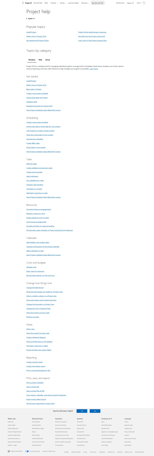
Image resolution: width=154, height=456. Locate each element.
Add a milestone (32, 176)
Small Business (81, 445)
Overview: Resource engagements (38, 209)
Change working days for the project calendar (42, 246)
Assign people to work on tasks (37, 218)
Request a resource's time (35, 213)
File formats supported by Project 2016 (40, 403)
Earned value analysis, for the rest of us (40, 275)
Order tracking (35, 435)
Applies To (31, 18)
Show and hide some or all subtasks (39, 341)
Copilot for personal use (14, 438)
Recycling (119, 452)
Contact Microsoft (76, 452)
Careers (126, 422)
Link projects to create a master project (40, 131)
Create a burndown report (35, 366)
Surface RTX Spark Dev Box (14, 432)
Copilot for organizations (14, 435)
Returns (34, 432)
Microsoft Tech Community (108, 435)
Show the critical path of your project (39, 135)
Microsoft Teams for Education (63, 428)
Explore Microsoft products (14, 442)
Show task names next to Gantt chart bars (41, 300)
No (95, 411)
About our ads (128, 452)
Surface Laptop (11, 425)
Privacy (85, 452)
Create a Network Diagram (36, 337)
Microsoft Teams (81, 438)
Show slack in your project (35, 147)
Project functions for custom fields (38, 350)
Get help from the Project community (91, 36)
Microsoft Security (81, 425)
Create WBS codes (33, 143)
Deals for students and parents (63, 442)
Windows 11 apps (12, 445)
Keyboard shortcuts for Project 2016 (39, 106)
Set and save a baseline (34, 139)
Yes (82, 411)
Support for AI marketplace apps (109, 432)
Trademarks (102, 452)
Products (53, 3)
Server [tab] (47, 60)
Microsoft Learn (105, 428)
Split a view (30, 329)
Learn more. (93, 69)
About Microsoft (128, 425)
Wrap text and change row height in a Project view (44, 292)
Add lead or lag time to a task (37, 193)
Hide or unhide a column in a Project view (41, 296)
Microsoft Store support (38, 428)
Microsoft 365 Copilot (82, 442)
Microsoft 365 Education (61, 432)
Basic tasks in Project (33, 89)
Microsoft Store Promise (38, 442)
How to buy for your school (62, 435)
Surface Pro (11, 422)
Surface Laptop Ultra (13, 428)
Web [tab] (40, 60)
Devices (62, 3)
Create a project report (34, 362)
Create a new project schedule (37, 93)
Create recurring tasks (34, 172)
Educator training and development (64, 438)
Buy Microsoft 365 (97, 3)
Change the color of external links (38, 308)
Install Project (31, 32)
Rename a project (32, 317)
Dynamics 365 (80, 428)
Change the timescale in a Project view (40, 304)
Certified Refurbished (37, 438)
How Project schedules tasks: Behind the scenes (43, 110)
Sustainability (127, 445)
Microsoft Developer (106, 425)
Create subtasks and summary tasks (39, 168)
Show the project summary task (37, 313)
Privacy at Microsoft (129, 432)
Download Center (36, 425)
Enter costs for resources (35, 271)
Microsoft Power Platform (83, 435)
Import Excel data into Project (37, 97)
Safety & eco (111, 452)
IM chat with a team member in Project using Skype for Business (49, 230)
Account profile (36, 422)
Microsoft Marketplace (107, 438)
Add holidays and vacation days (37, 242)
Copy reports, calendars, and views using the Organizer (46, 395)
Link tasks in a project (34, 189)
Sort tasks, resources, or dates (37, 346)
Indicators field (31, 102)
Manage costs (31, 267)
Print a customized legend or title (38, 370)
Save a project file (32, 387)
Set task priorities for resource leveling (40, 226)
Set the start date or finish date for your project (43, 126)
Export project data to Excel (36, 399)
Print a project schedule (34, 382)
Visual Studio (104, 445)
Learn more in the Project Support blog (92, 40)
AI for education (59, 445)
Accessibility (127, 442)
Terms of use (93, 452)
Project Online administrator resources (92, 32)
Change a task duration (34, 184)
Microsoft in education (61, 422)
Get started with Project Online (37, 40)
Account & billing (73, 3)
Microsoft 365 (38, 3)
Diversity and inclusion (130, 438)
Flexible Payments (36, 445)
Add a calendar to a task (35, 251)
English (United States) (17, 451)
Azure (102, 422)
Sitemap (66, 452)
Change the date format (35, 287)
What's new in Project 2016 (36, 36)
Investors (126, 435)
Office (46, 3)
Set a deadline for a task (35, 180)
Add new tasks (31, 164)
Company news (128, 428)
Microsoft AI (80, 422)
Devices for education (60, 425)
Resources (84, 3)
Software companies (106, 442)
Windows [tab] (31, 60)
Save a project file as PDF (35, 391)
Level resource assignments (36, 222)
